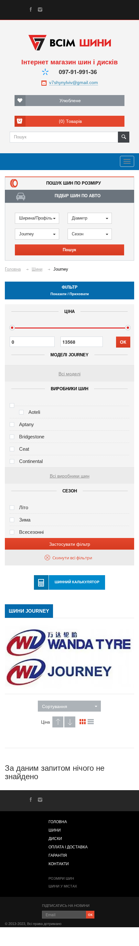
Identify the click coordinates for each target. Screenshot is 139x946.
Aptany (26, 424)
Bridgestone (31, 436)
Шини (54, 830)
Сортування (54, 706)
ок (90, 914)
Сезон (77, 233)
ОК (123, 342)
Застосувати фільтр (69, 544)
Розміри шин (61, 878)
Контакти (58, 864)
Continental (31, 461)
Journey (26, 233)
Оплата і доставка (68, 847)
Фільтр (69, 290)
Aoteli (34, 412)
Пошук (69, 249)
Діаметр (79, 218)
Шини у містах (62, 886)
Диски (55, 838)
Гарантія (57, 855)
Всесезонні (31, 532)
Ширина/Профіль (35, 218)
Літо (23, 507)
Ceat (24, 449)
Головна (57, 822)
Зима (24, 519)
